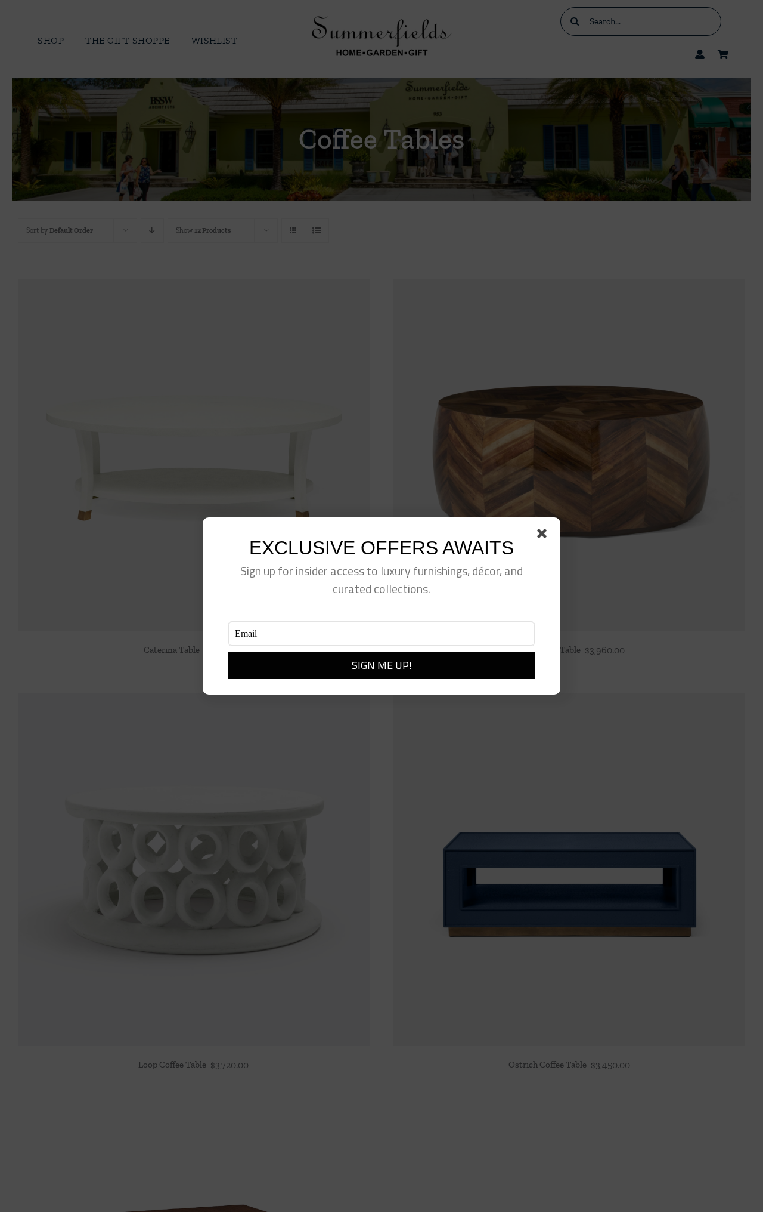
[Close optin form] (544, 536)
